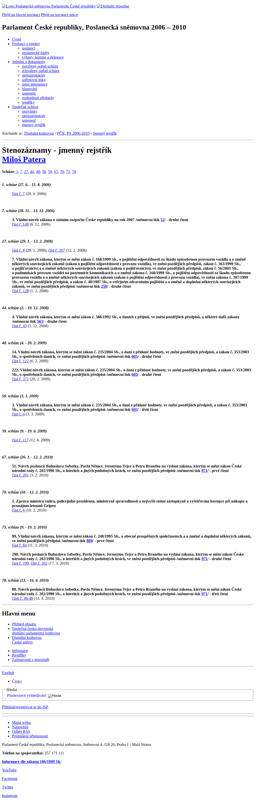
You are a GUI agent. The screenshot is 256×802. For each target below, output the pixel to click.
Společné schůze (25, 107)
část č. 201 (20, 475)
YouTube (9, 770)
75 (68, 172)
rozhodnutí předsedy (38, 98)
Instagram (10, 795)
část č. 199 (20, 563)
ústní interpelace (35, 84)
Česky (17, 681)
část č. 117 (20, 440)
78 (74, 172)
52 (162, 220)
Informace (20, 651)
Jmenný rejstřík (105, 133)
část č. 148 (20, 224)
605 (135, 356)
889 (89, 541)
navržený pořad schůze (40, 66)
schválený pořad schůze (41, 71)
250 (104, 286)
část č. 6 (18, 510)
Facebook (10, 778)
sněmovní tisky (34, 80)
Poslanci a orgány (26, 44)
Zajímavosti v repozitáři (30, 660)
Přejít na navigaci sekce (59, 15)
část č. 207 (56, 250)
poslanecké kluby (36, 53)
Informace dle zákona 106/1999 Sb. (31, 761)
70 (62, 172)
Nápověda (20, 727)
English (8, 673)
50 (44, 172)
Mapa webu (21, 722)
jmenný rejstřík (34, 125)
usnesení (29, 93)
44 (32, 172)
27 (26, 172)
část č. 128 (20, 291)
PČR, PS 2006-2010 (73, 133)
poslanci (28, 48)
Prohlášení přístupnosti (30, 736)
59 (50, 172)
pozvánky (30, 111)
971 (205, 470)
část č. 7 (18, 194)
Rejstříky (19, 655)
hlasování (29, 89)
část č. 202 (39, 563)
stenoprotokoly (34, 75)
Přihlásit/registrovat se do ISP (25, 707)
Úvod (16, 39)
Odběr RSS (21, 731)
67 (56, 172)
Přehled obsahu (24, 624)
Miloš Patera (24, 159)
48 (38, 172)
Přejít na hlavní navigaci (21, 15)
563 (40, 321)
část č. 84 (19, 545)
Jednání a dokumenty (29, 62)
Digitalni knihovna (39, 133)
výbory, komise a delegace (43, 57)
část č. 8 (18, 250)
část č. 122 (20, 361)
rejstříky (28, 102)
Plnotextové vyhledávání (26, 695)
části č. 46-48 (22, 598)
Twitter (7, 787)
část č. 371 (20, 379)
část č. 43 (19, 326)
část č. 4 (18, 414)
